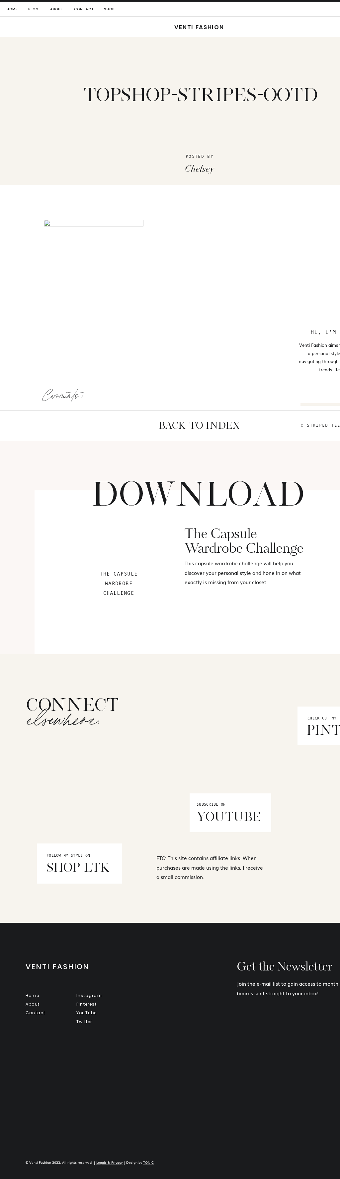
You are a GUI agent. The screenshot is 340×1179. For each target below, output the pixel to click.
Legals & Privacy (109, 1162)
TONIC (148, 1162)
